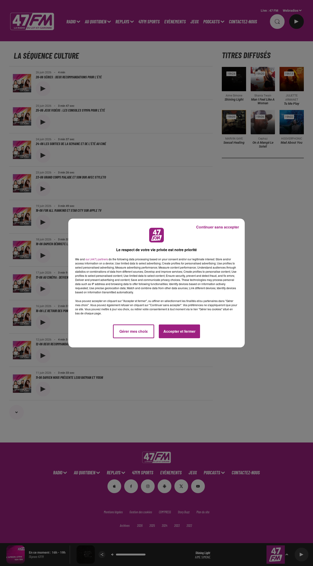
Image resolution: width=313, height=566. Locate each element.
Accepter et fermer (179, 331)
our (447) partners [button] (96, 259)
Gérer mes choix (133, 331)
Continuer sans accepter (217, 227)
